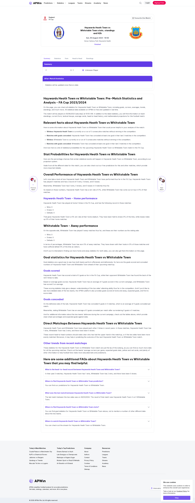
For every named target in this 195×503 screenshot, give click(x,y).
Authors (86, 454)
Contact (86, 457)
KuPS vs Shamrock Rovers (38, 454)
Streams (88, 3)
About (86, 451)
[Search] (140, 3)
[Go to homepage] (35, 3)
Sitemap (87, 469)
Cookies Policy (182, 491)
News (105, 3)
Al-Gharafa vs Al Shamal (65, 463)
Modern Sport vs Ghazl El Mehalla (68, 460)
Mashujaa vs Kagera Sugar (66, 457)
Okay (177, 498)
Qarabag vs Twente (36, 460)
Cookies (87, 463)
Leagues (71, 3)
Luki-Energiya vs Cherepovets (67, 454)
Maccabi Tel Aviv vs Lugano (38, 463)
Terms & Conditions (90, 466)
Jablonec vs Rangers (36, 457)
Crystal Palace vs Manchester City (40, 451)
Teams (79, 3)
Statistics (60, 3)
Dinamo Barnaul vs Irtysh (65, 451)
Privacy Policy (89, 460)
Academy (97, 3)
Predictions (48, 3)
